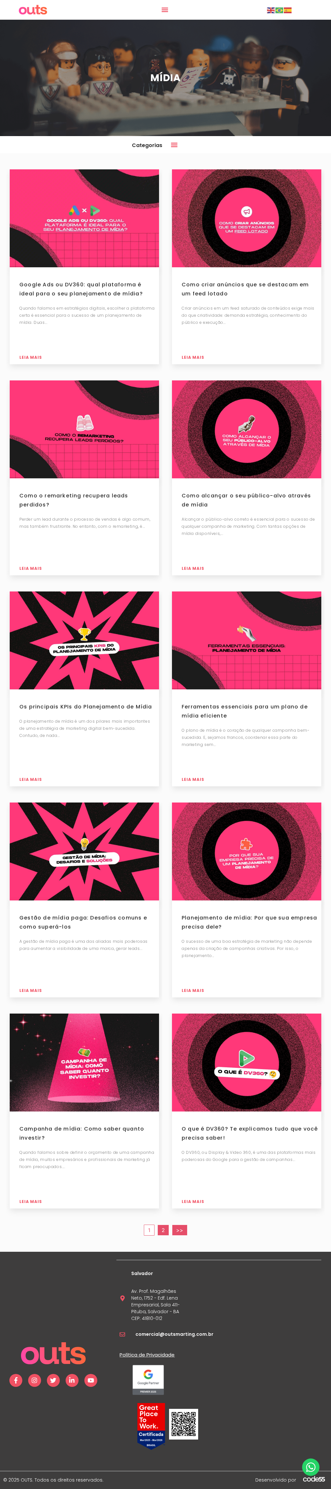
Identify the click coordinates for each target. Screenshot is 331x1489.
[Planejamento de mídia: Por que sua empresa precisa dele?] (246, 852)
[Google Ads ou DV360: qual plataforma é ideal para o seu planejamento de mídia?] (84, 219)
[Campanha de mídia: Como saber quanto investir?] (84, 1063)
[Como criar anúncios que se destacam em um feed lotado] (246, 219)
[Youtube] (90, 1380)
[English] (271, 9)
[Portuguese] (279, 9)
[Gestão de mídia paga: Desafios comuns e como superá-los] (84, 852)
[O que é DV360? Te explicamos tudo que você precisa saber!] (246, 1063)
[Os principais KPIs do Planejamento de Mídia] (84, 641)
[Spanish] (288, 9)
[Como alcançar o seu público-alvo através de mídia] (246, 430)
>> (179, 1230)
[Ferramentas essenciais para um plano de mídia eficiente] (246, 641)
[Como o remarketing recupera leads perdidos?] (84, 430)
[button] (165, 10)
